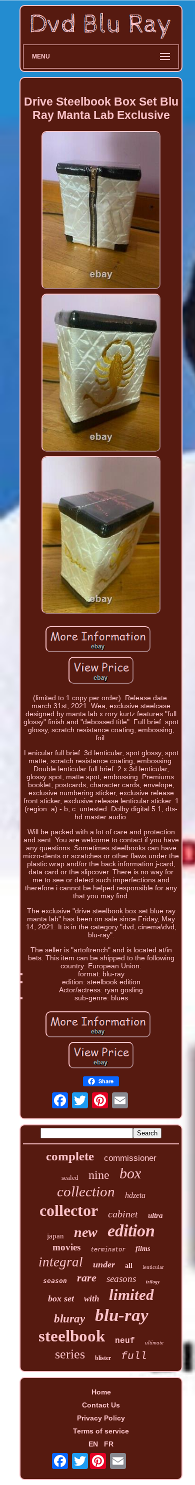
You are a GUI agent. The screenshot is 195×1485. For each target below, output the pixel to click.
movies (66, 1247)
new (86, 1232)
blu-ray (121, 1315)
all (128, 1265)
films (143, 1248)
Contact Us (101, 1405)
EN (93, 1444)
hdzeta (135, 1195)
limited (131, 1294)
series (70, 1354)
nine (99, 1174)
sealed (70, 1177)
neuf (125, 1340)
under (104, 1264)
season (55, 1280)
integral (60, 1261)
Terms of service (101, 1431)
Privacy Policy (101, 1418)
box (130, 1173)
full (134, 1356)
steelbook (71, 1336)
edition (131, 1230)
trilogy (153, 1281)
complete (70, 1156)
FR (109, 1444)
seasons (121, 1278)
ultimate (154, 1342)
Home (101, 1392)
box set (61, 1298)
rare (86, 1277)
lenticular (153, 1267)
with (91, 1298)
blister (103, 1357)
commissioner (130, 1158)
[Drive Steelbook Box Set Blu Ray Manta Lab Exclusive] (101, 211)
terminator (108, 1249)
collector (69, 1210)
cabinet (123, 1213)
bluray (69, 1318)
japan (55, 1236)
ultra (155, 1215)
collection (86, 1191)
